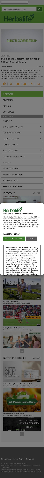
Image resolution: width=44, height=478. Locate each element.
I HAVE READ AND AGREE (14, 239)
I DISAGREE (31, 239)
